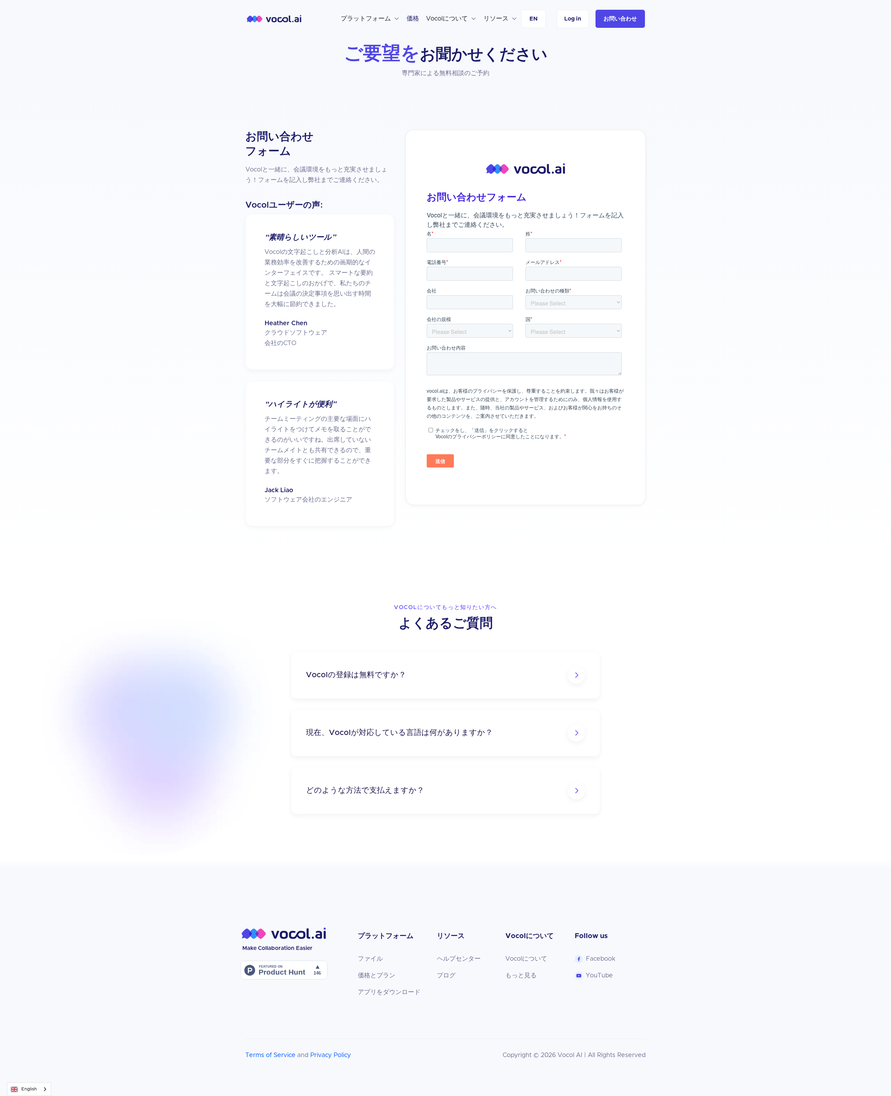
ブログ (446, 976)
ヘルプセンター (459, 959)
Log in (572, 19)
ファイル (370, 959)
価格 (413, 19)
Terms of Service (270, 1055)
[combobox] (29, 1089)
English (29, 1089)
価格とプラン (376, 976)
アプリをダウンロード (389, 992)
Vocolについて (526, 959)
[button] (370, 19)
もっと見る (521, 976)
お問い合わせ (620, 19)
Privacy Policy (330, 1055)
